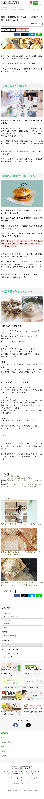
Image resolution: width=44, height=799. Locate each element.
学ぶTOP (7, 608)
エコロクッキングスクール (12, 653)
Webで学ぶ (18, 7)
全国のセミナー (8, 613)
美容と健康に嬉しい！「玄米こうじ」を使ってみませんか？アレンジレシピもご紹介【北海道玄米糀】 (22, 584)
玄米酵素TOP (4, 7)
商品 (3, 747)
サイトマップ (24, 780)
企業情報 (4, 733)
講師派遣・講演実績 (10, 636)
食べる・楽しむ (7, 742)
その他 (4, 756)
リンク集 (34, 778)
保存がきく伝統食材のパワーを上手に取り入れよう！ (22, 524)
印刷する (22, 30)
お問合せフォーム (23, 784)
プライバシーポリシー (19, 778)
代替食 (10, 476)
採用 (3, 751)
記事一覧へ (8, 30)
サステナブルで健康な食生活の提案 (13, 478)
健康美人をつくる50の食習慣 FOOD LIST (21, 480)
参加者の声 (7, 627)
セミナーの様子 (8, 620)
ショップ (30, 4)
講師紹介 (6, 623)
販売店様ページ (36, 3)
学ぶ (12, 7)
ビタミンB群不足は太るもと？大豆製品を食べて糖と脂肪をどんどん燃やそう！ (21, 553)
